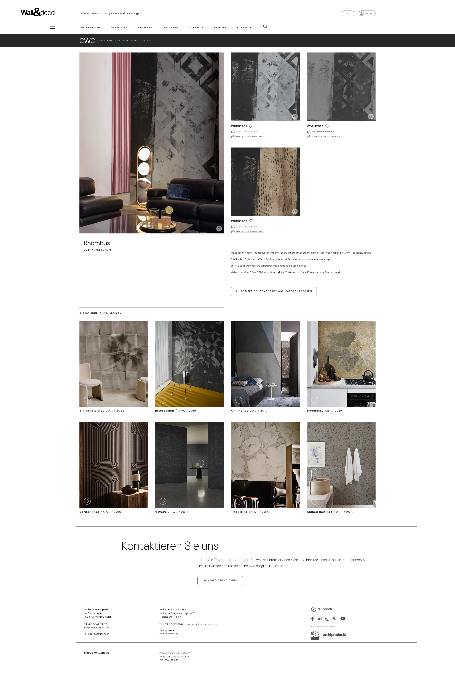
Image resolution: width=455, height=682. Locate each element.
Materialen (119, 27)
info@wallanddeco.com (97, 627)
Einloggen (325, 609)
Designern (170, 27)
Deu (348, 13)
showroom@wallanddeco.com (201, 624)
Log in (368, 13)
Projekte (145, 27)
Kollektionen (89, 27)
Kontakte (244, 27)
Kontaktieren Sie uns (220, 580)
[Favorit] (250, 126)
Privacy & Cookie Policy (174, 652)
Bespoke (220, 27)
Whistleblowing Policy (174, 656)
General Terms (168, 660)
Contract (196, 27)
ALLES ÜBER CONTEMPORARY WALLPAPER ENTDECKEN (274, 291)
